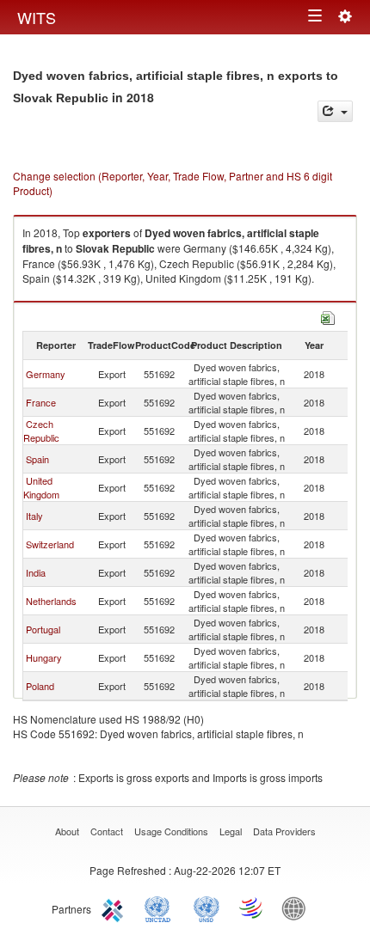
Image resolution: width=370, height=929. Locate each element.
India (36, 572)
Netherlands (51, 601)
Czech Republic (41, 430)
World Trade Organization (252, 907)
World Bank (298, 907)
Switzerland (50, 544)
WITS (36, 17)
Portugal (43, 629)
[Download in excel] (328, 316)
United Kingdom (41, 487)
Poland (40, 686)
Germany (45, 374)
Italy (34, 516)
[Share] (335, 111)
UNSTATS (206, 907)
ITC (115, 907)
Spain (37, 459)
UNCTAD (161, 907)
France (41, 402)
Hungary (44, 657)
